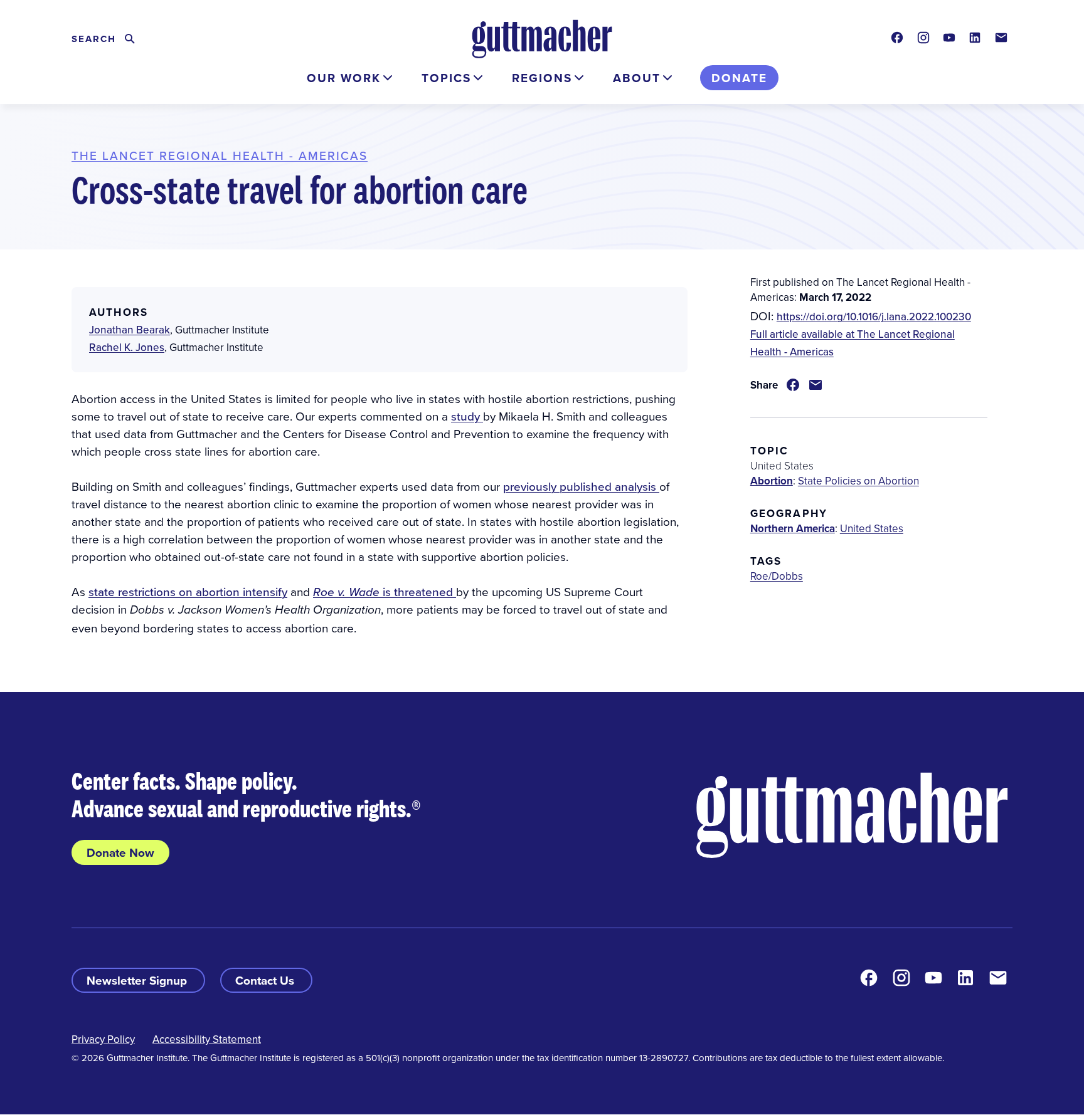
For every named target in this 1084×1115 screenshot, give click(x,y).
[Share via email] (815, 384)
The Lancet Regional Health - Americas (220, 155)
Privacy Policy (103, 1039)
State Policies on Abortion (858, 480)
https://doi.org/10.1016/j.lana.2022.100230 (874, 316)
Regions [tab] (542, 77)
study (467, 415)
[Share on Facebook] (792, 384)
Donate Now (120, 852)
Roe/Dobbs (776, 576)
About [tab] (637, 77)
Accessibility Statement (206, 1039)
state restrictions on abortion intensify (187, 591)
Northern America (792, 528)
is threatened (384, 591)
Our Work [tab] (344, 77)
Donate (739, 77)
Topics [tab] (446, 77)
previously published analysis (581, 486)
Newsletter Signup (138, 980)
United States (871, 528)
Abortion (771, 480)
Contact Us (266, 980)
